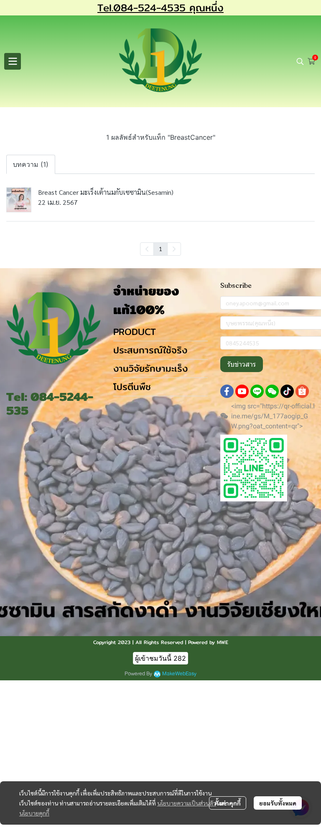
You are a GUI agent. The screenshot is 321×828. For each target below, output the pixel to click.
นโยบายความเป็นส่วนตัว (186, 803)
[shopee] (302, 391)
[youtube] (242, 391)
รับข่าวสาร (241, 364)
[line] (257, 391)
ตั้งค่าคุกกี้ (227, 803)
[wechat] (272, 391)
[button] (300, 61)
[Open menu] (12, 61)
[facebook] (227, 391)
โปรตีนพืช (132, 387)
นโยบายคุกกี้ (34, 813)
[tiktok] (287, 391)
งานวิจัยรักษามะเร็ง (150, 368)
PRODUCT (134, 332)
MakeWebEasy (179, 673)
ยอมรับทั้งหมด (277, 803)
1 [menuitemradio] (160, 248)
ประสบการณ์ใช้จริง (150, 350)
